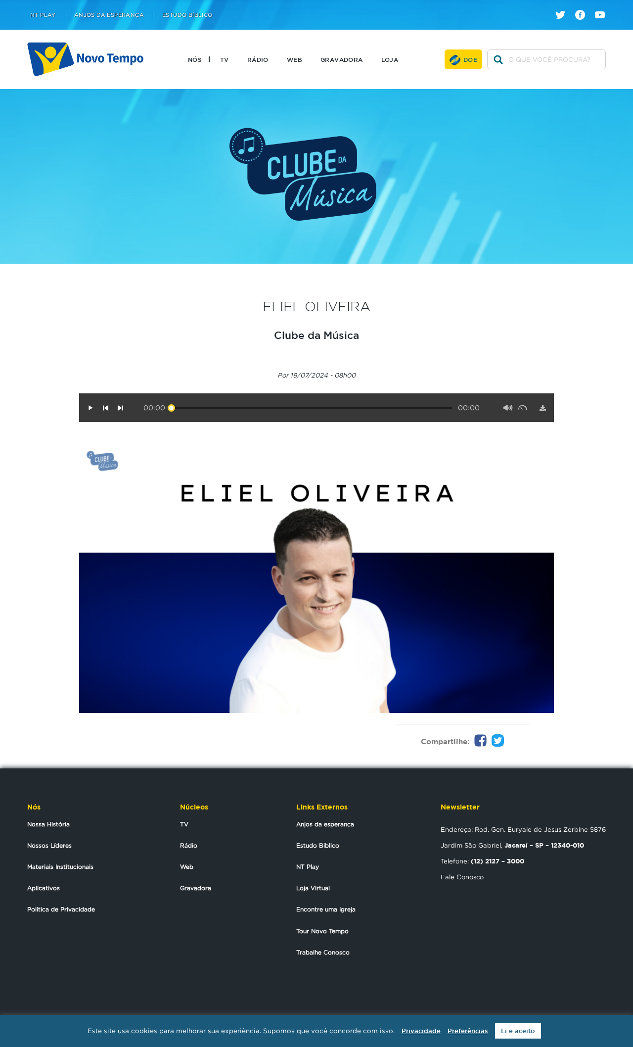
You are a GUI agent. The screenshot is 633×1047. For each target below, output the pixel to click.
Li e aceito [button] (518, 1031)
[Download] (542, 407)
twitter (564, 6)
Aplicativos (43, 888)
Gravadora (341, 59)
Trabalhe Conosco (323, 952)
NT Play (43, 15)
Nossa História (48, 824)
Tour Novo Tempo (322, 931)
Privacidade (421, 1031)
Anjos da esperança (325, 824)
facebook (584, 6)
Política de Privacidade (61, 909)
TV (224, 59)
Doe (470, 59)
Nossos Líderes (49, 845)
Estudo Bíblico (187, 15)
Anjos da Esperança (109, 15)
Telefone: (482, 860)
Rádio (258, 59)
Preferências (468, 1031)
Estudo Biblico (317, 845)
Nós (195, 59)
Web (294, 59)
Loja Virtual (313, 888)
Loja (390, 59)
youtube (603, 6)
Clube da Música (316, 335)
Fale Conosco (462, 876)
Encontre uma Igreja (326, 909)
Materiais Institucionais (60, 866)
